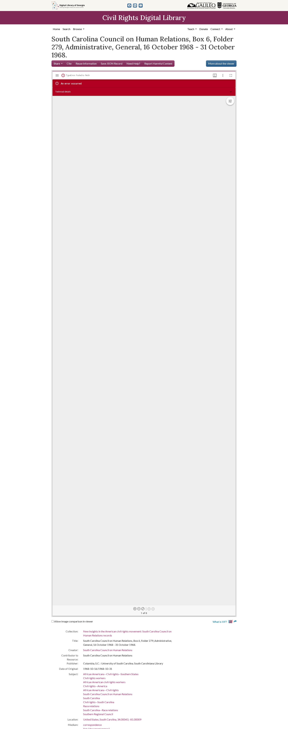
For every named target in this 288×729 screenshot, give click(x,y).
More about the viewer (221, 63)
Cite (69, 63)
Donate (203, 29)
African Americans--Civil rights (101, 690)
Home (56, 29)
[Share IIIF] (232, 621)
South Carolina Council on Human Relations (107, 650)
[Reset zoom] (143, 609)
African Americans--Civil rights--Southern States (110, 674)
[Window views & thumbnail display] (215, 75)
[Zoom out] (139, 609)
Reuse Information (86, 63)
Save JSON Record (111, 63)
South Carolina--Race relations (100, 710)
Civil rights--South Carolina (98, 702)
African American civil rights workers (104, 682)
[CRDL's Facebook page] (129, 6)
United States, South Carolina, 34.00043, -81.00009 (112, 719)
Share (57, 63)
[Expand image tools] (230, 101)
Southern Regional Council (98, 714)
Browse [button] (77, 29)
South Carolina (91, 698)
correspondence (92, 724)
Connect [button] (215, 29)
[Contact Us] (141, 6)
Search (66, 29)
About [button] (229, 29)
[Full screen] (231, 75)
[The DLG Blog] (135, 6)
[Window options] (223, 75)
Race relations (91, 706)
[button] (144, 92)
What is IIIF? (220, 621)
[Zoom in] (135, 609)
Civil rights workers (94, 678)
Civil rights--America (95, 686)
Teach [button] (191, 29)
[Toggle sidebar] (57, 75)
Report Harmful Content (158, 63)
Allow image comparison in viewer (73, 621)
